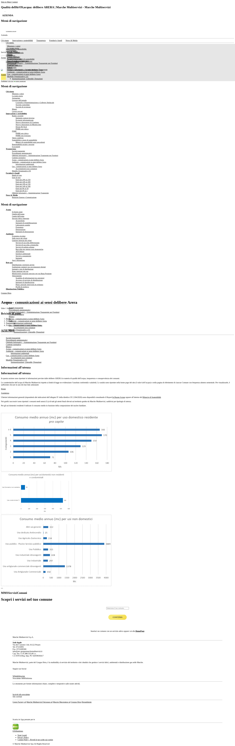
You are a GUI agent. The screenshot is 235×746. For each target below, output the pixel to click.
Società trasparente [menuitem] (14, 59)
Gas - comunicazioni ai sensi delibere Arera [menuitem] (24, 74)
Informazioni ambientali (25, 164)
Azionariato (16, 98)
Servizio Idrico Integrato (20, 218)
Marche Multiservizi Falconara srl (40, 702)
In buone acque (17, 212)
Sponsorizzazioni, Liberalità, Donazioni (27, 79)
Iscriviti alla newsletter (21, 694)
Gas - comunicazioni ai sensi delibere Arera (27, 166)
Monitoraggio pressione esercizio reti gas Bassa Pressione (32, 274)
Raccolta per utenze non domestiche (29, 249)
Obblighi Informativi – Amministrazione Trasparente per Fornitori (35, 155)
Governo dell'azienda (19, 100)
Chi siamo (10, 91)
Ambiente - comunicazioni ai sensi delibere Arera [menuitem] (26, 72)
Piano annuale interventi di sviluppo (29, 285)
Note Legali (22, 735)
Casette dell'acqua (18, 216)
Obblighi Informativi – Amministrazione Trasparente (30, 193)
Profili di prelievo (22, 287)
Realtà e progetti (17, 116)
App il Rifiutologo (18, 260)
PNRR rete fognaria (23, 136)
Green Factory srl (19, 702)
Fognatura (19, 227)
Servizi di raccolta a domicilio (27, 245)
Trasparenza (11, 149)
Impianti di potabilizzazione (26, 223)
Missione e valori (18, 94)
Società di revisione (23, 107)
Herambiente (87, 702)
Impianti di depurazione (25, 232)
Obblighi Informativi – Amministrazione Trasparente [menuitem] (27, 70)
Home (3, 389)
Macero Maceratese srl (61, 702)
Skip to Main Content (9, 2)
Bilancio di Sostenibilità (152, 397)
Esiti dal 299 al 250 (23, 180)
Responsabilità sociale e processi (23, 144)
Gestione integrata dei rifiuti (22, 240)
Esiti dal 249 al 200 (23, 182)
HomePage (139, 631)
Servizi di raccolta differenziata (27, 243)
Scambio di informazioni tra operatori (30, 278)
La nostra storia (17, 96)
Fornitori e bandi (12, 173)
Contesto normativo (19, 158)
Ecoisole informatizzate (25, 120)
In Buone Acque (118, 397)
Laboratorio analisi (23, 225)
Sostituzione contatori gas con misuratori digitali (29, 267)
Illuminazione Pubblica (15, 289)
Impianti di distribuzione (25, 282)
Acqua (3, 58)
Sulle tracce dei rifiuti (19, 238)
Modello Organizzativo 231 (21, 171)
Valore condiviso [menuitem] (13, 57)
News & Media (12, 195)
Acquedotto (20, 221)
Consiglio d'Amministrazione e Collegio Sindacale (35, 103)
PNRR (14, 131)
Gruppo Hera (6, 293)
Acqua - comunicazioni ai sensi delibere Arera (28, 160)
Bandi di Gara (17, 175)
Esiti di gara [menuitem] (11, 67)
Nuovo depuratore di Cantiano (27, 122)
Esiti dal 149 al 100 (23, 186)
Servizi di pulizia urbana (25, 247)
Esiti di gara (16, 178)
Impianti (19, 258)
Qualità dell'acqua (18, 214)
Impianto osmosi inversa (25, 118)
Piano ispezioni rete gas (20, 271)
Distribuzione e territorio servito (23, 265)
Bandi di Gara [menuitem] (12, 65)
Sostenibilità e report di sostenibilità (24, 140)
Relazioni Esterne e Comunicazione (24, 197)
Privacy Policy (23, 737)
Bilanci (14, 109)
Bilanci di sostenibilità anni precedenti (30, 142)
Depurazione (20, 229)
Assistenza (5, 393)
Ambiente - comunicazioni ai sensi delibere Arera (29, 162)
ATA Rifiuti (20, 252)
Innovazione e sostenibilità (16, 114)
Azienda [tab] (4, 81)
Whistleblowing (19, 676)
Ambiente (10, 234)
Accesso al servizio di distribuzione (29, 280)
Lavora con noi (17, 111)
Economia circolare (18, 236)
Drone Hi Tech (21, 127)
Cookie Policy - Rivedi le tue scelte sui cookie (35, 740)
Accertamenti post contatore (26, 169)
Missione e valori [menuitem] (13, 46)
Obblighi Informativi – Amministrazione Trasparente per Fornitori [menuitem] (32, 63)
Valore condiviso (18, 138)
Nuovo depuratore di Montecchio (28, 125)
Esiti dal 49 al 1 (22, 191)
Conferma (117, 617)
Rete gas (9, 263)
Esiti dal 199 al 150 (23, 184)
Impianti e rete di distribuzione (22, 269)
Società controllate (23, 105)
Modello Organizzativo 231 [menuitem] (17, 76)
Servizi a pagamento (23, 256)
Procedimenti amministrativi (22, 153)
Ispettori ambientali (23, 254)
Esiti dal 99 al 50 (22, 189)
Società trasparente (18, 151)
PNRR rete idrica (22, 129)
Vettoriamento (17, 276)
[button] (117, 330)
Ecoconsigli (16, 147)
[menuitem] (31, 62)
